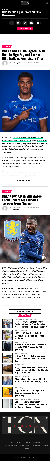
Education (36, 442)
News (11, 442)
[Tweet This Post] (18, 23)
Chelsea (26, 271)
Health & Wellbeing (11, 445)
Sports (26, 448)
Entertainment (25, 445)
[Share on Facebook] (12, 23)
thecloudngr (16, 64)
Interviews (36, 445)
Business (19, 442)
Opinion (45, 445)
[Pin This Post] (24, 23)
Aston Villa (42, 140)
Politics (28, 442)
